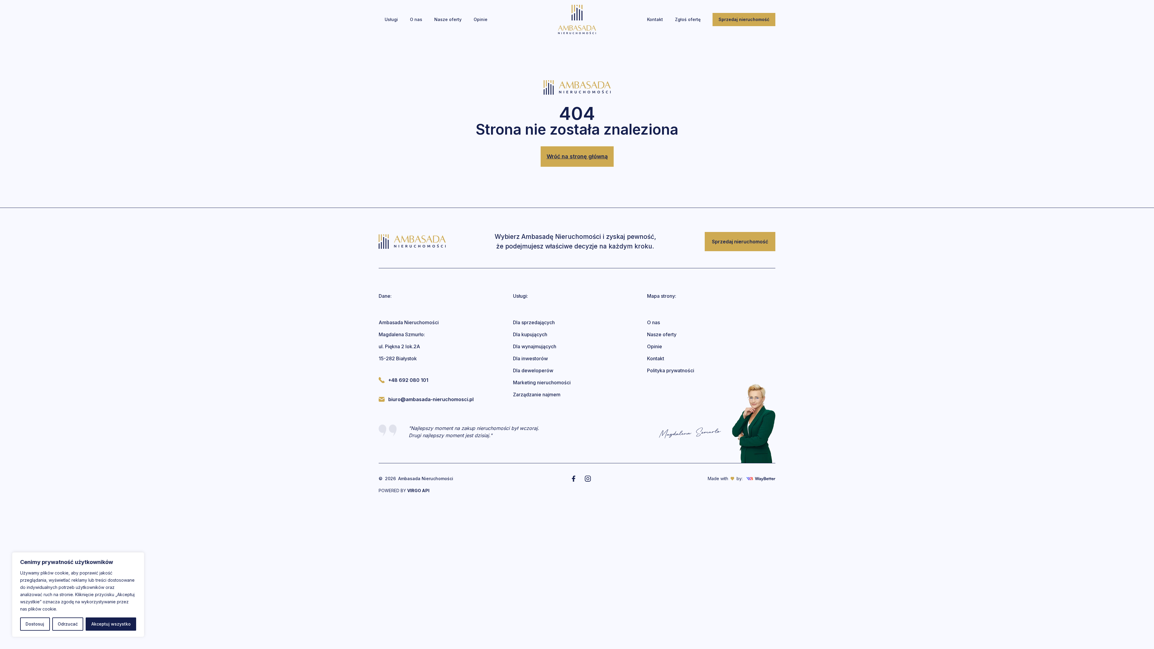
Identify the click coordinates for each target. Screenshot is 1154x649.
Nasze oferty (661, 334)
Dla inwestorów (530, 358)
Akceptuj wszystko (111, 623)
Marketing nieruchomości (542, 382)
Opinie (654, 346)
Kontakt (655, 358)
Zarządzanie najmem (536, 395)
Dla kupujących (530, 334)
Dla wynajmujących (534, 346)
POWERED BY (404, 490)
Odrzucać (68, 623)
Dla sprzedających (534, 322)
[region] (78, 594)
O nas (653, 322)
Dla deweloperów (533, 370)
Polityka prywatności (670, 370)
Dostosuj (35, 623)
